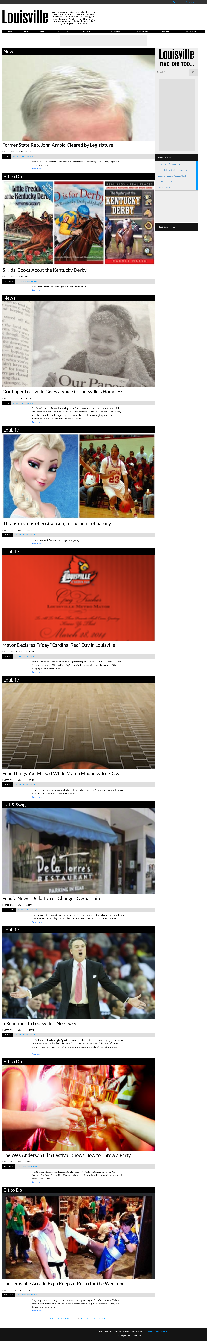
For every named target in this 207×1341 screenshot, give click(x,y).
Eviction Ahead (164, 187)
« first (53, 1318)
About (157, 1332)
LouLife (25, 31)
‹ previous (63, 1318)
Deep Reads (142, 31)
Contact (164, 1332)
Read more (37, 168)
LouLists (166, 31)
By (23, 156)
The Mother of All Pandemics (169, 164)
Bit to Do (63, 31)
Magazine (190, 31)
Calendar (115, 31)
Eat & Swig (88, 31)
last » (105, 1318)
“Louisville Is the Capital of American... (173, 170)
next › (97, 1318)
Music (43, 31)
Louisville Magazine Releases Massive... (173, 176)
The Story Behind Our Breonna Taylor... (173, 182)
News (9, 31)
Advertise (149, 1332)
